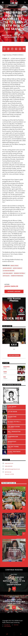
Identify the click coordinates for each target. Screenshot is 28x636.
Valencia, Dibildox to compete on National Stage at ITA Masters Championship (14, 581)
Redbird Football (19, 273)
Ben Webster (6, 507)
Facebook (7, 625)
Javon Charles (17, 268)
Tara (5, 372)
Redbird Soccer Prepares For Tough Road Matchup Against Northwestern (14, 497)
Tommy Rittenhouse (17, 275)
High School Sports (8, 514)
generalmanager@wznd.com (12, 469)
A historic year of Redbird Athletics (14, 549)
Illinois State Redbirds (18, 10)
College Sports (7, 10)
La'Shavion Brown (8, 270)
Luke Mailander (8, 273)
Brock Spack (14, 265)
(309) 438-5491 (9, 466)
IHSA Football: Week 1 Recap (14, 523)
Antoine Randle (7, 559)
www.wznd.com (9, 463)
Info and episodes (14, 355)
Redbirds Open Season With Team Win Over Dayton (14, 602)
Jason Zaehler (19, 35)
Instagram (7, 626)
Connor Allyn (6, 533)
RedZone (6, 367)
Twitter (16, 625)
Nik (4, 377)
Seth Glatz (6, 275)
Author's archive (14, 291)
